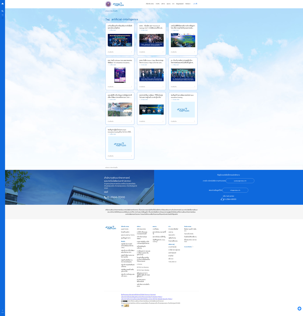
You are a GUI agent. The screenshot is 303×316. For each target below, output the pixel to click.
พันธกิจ (123, 241)
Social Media (188, 247)
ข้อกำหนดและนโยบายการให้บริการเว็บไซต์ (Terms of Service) (138, 295)
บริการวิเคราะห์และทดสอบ (142, 237)
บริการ (139, 226)
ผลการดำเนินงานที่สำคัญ (159, 237)
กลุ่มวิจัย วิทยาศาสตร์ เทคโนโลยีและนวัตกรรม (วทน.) (127, 245)
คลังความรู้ (171, 244)
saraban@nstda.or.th (240, 181)
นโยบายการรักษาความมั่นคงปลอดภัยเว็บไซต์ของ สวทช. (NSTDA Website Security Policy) (146, 299)
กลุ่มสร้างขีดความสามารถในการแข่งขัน (127, 256)
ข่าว (169, 226)
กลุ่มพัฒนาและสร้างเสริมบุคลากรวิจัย (127, 270)
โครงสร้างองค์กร (125, 232)
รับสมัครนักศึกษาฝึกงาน (190, 237)
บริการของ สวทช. (141, 229)
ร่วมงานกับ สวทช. (188, 234)
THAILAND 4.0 (172, 262)
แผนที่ (106, 192)
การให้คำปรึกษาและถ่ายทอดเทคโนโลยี (142, 233)
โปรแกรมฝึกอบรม (172, 241)
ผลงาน (154, 226)
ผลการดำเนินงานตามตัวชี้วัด (159, 233)
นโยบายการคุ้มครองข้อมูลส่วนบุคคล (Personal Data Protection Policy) (141, 297)
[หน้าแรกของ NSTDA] (110, 227)
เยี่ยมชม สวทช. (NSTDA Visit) (190, 240)
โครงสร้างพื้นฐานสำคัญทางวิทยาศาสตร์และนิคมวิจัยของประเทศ (143, 259)
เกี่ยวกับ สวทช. (125, 226)
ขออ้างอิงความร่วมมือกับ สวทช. (143, 285)
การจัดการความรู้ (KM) (174, 250)
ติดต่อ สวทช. (187, 226)
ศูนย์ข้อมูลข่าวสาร (125, 238)
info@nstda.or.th (235, 190)
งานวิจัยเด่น (156, 229)
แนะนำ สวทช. (125, 229)
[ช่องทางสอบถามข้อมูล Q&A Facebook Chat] (299, 308)
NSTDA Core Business (143, 267)
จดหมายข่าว (171, 235)
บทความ (170, 232)
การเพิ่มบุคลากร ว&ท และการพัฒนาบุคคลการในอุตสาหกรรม (143, 252)
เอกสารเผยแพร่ (172, 253)
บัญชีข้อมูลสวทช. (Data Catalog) (159, 240)
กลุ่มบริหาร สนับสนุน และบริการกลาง (127, 275)
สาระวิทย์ (170, 256)
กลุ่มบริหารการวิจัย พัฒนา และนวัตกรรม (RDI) (128, 251)
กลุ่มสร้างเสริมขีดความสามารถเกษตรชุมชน (126, 261)
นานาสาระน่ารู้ (172, 247)
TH (2, 15)
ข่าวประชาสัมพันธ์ (173, 229)
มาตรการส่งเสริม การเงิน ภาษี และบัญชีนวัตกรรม (143, 242)
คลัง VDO (170, 259)
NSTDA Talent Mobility (143, 270)
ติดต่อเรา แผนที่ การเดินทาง (190, 230)
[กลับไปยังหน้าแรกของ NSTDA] (2, 3)
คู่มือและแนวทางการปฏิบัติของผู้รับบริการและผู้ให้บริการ (143, 274)
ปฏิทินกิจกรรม (172, 238)
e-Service (139, 264)
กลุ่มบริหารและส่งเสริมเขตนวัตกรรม (127, 265)
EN (2, 18)
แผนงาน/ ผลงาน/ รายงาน (127, 235)
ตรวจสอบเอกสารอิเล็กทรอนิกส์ (141, 280)
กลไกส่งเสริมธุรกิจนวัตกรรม (141, 247)
